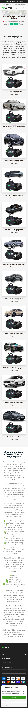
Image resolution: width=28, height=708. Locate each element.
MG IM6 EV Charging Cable (14, 230)
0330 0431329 (7, 4)
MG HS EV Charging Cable (14, 161)
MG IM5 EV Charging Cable (14, 195)
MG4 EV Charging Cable (14, 437)
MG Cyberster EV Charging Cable (14, 126)
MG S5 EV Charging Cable (14, 299)
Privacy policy (5, 705)
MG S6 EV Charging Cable (14, 333)
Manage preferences (14, 700)
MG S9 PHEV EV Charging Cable (14, 368)
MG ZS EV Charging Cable (14, 402)
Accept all (14, 697)
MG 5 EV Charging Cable (14, 92)
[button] (16, 8)
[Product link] (14, 80)
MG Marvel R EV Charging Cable (14, 264)
